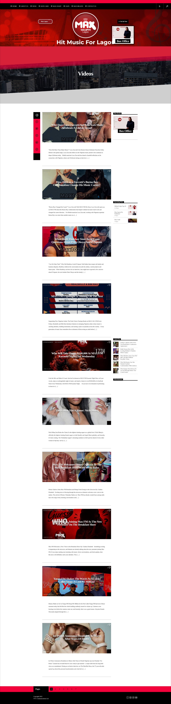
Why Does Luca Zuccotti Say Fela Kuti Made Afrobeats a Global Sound (77, 126)
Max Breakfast (60, 453)
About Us (24, 6)
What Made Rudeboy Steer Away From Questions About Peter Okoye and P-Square (76, 240)
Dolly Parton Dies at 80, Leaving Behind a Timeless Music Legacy (128, 350)
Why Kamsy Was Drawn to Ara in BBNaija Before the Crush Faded (128, 370)
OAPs (67, 6)
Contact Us (91, 6)
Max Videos (46, 114)
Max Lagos (44, 21)
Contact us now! (15, 1)
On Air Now (123, 21)
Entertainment (48, 285)
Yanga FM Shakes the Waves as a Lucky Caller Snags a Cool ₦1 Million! (77, 580)
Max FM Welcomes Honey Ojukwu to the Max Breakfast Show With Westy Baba (77, 466)
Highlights (47, 567)
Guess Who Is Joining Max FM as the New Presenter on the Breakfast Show (77, 523)
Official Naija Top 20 (120, 206)
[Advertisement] (125, 170)
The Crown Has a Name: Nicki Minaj (77, 410)
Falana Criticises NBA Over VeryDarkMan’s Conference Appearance (128, 344)
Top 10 (5, 1)
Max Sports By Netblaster (118, 213)
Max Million (78, 6)
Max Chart (57, 6)
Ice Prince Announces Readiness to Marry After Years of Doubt (77, 637)
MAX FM (46, 139)
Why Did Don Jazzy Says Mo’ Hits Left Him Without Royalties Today (128, 357)
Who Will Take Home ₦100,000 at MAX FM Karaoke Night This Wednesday (77, 355)
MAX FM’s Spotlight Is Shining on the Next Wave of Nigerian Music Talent (77, 298)
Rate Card (45, 6)
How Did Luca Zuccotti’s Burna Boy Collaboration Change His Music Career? (76, 183)
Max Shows (46, 171)
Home (15, 6)
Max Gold (117, 219)
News (34, 6)
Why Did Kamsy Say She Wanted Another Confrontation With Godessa (128, 363)
